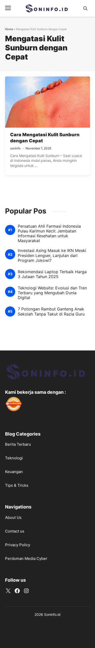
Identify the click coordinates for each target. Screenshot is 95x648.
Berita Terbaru (18, 444)
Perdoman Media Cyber (26, 558)
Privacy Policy (17, 544)
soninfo (15, 148)
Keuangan (14, 471)
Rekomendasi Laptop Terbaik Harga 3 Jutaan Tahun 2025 (52, 274)
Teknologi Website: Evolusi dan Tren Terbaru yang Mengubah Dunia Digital (52, 293)
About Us (13, 517)
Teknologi (14, 458)
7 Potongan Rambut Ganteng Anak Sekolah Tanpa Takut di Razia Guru (51, 311)
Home (9, 29)
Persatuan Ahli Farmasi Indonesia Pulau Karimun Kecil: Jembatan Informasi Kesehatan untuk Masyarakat (49, 233)
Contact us (14, 531)
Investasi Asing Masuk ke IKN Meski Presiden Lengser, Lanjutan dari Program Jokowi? (52, 255)
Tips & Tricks (16, 485)
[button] (85, 8)
